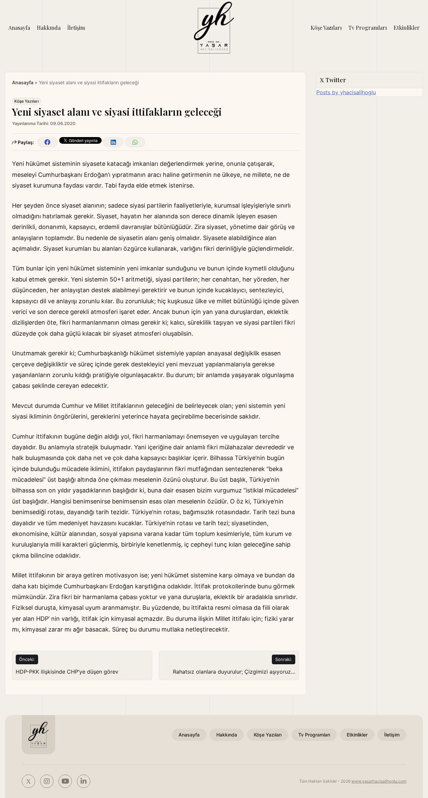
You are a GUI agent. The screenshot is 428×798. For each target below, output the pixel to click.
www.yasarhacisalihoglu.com (378, 781)
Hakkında (49, 27)
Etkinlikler (407, 27)
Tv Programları (367, 27)
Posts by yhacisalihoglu (346, 92)
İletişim (76, 27)
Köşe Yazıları (326, 27)
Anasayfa (19, 27)
